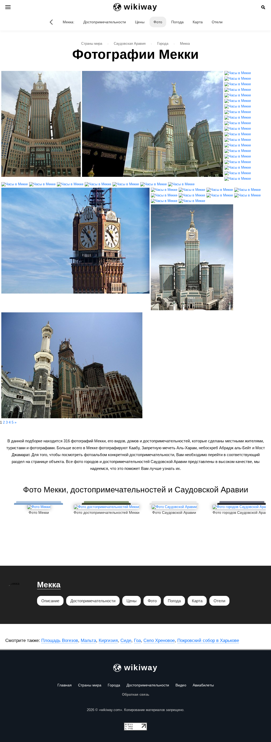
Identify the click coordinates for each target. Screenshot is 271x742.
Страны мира (89, 685)
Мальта (88, 640)
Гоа (137, 640)
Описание (50, 601)
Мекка (49, 584)
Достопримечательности (104, 22)
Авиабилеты (203, 685)
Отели (217, 22)
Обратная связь (135, 694)
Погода (177, 22)
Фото (157, 22)
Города (114, 685)
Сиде (125, 640)
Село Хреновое (159, 640)
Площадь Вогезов (59, 640)
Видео (180, 685)
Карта (198, 22)
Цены (139, 22)
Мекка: (68, 22)
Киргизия (108, 640)
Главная (64, 685)
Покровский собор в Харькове (208, 640)
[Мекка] (51, 22)
